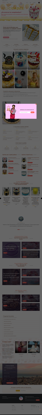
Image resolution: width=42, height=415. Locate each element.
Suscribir (32, 112)
